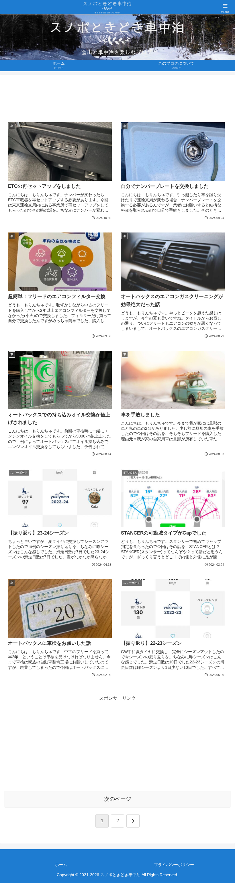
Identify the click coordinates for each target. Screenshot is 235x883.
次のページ (117, 799)
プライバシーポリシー (174, 864)
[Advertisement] (117, 97)
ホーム (61, 864)
